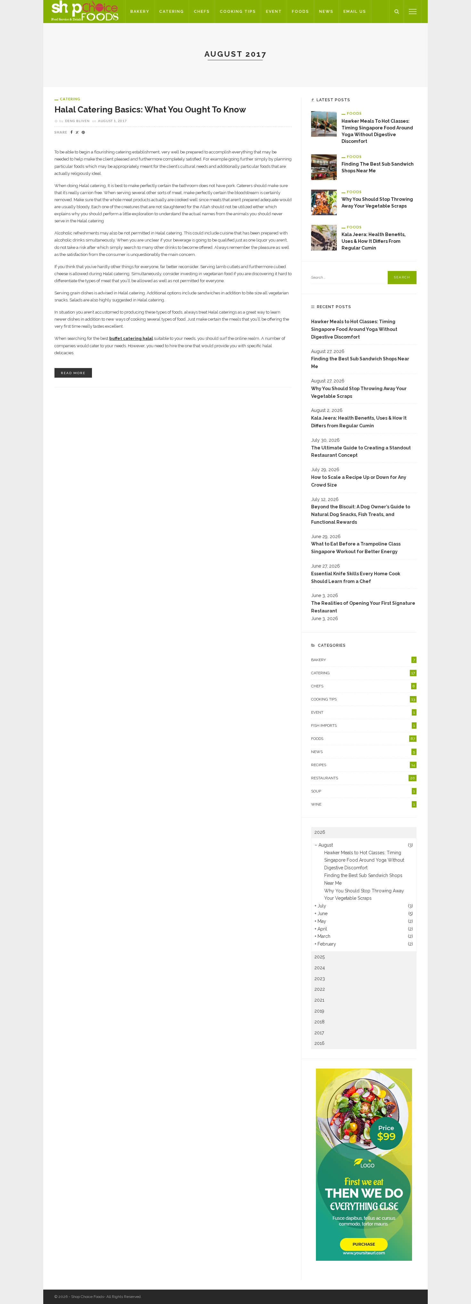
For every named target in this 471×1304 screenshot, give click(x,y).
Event (274, 11)
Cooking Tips (238, 11)
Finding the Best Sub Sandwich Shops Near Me (360, 362)
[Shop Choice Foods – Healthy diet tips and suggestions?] (84, 11)
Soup (363, 791)
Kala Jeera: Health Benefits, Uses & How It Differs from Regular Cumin (374, 241)
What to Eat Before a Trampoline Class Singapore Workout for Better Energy (356, 547)
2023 (319, 978)
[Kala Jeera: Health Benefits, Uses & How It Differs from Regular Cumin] (324, 237)
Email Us (354, 11)
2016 (319, 1043)
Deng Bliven (77, 121)
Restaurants (363, 778)
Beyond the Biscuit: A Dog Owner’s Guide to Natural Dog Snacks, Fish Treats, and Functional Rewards (360, 514)
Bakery (139, 11)
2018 (319, 1021)
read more (73, 373)
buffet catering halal (131, 338)
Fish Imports (363, 725)
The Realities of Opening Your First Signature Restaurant (363, 607)
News (326, 11)
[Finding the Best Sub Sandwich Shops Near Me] (324, 166)
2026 (319, 832)
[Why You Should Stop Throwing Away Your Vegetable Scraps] (324, 201)
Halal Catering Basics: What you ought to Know (150, 109)
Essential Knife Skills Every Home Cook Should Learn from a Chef (355, 577)
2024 (319, 967)
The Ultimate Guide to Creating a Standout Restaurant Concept (361, 451)
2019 (319, 1010)
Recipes (363, 765)
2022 (319, 989)
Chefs (202, 11)
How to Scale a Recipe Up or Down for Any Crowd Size (358, 481)
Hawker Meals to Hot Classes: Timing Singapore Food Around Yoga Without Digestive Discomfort (354, 329)
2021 (319, 1000)
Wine (363, 804)
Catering (171, 11)
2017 (319, 1032)
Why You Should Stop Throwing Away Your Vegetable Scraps (359, 392)
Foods (300, 11)
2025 (319, 956)
